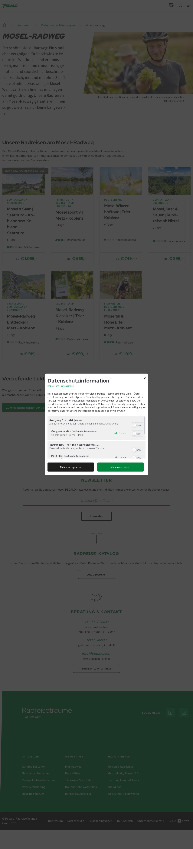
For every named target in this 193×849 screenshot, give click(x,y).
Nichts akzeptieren (70, 467)
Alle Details (120, 433)
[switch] (137, 425)
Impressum (53, 385)
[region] (96, 437)
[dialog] (96, 424)
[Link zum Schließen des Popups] (145, 379)
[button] (134, 425)
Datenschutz (67, 385)
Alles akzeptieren (120, 467)
